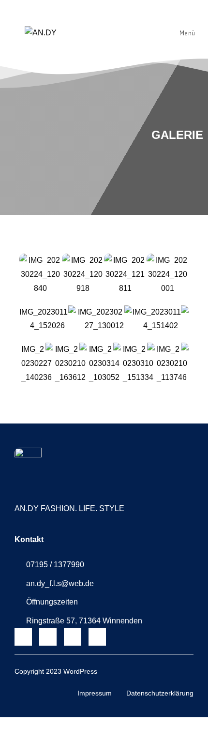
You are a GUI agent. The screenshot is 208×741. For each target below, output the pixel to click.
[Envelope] (72, 637)
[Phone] (97, 637)
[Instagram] (23, 637)
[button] (10, 274)
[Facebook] (48, 637)
